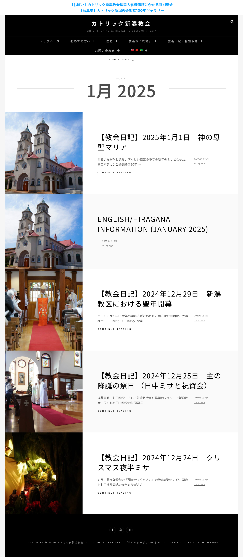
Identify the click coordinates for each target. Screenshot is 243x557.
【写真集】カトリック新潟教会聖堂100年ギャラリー (121, 10)
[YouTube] (121, 530)
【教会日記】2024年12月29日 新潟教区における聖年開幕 (159, 298)
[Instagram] (129, 530)
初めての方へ (81, 41)
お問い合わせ (105, 50)
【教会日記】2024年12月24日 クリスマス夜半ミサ (159, 462)
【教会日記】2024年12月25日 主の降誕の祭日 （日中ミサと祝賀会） (159, 380)
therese (199, 164)
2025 (123, 59)
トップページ (50, 41)
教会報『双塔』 (140, 41)
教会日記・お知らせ (183, 41)
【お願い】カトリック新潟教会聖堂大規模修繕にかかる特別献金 (121, 4)
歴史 (109, 41)
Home (112, 59)
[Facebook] (112, 530)
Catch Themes (206, 542)
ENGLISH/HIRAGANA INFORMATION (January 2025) (152, 224)
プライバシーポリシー (139, 542)
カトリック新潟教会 (121, 23)
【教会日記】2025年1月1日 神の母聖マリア (158, 142)
